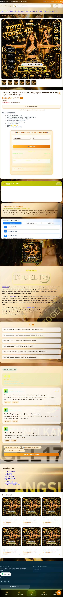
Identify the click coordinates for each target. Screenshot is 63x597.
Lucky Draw (12, 223)
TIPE (33, 135)
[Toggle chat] (58, 592)
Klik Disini (18, 127)
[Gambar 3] (16, 82)
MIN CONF (15, 140)
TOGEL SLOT (49, 11)
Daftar (56, 1)
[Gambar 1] (4, 82)
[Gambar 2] (10, 82)
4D (37, 11)
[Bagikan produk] (59, 93)
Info (59, 183)
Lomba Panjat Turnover (31, 223)
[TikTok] (9, 581)
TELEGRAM (19, 594)
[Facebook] (1, 581)
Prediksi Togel (51, 223)
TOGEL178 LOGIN (11, 483)
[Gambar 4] (22, 82)
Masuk (61, 1)
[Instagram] (5, 581)
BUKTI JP (44, 594)
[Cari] (15, 6)
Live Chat (56, 594)
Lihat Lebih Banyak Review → (31, 454)
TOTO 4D (17, 11)
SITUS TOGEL (25, 11)
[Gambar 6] (34, 82)
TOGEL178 (41, 11)
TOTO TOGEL (46, 1)
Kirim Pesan (7, 574)
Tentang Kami (37, 569)
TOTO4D (11, 11)
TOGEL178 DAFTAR (12, 484)
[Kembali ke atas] (59, 588)
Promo (52, 1)
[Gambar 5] (28, 82)
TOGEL (55, 11)
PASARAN (15, 135)
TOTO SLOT (32, 11)
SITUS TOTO (28, 15)
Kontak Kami (36, 571)
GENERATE (31, 146)
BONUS (7, 594)
